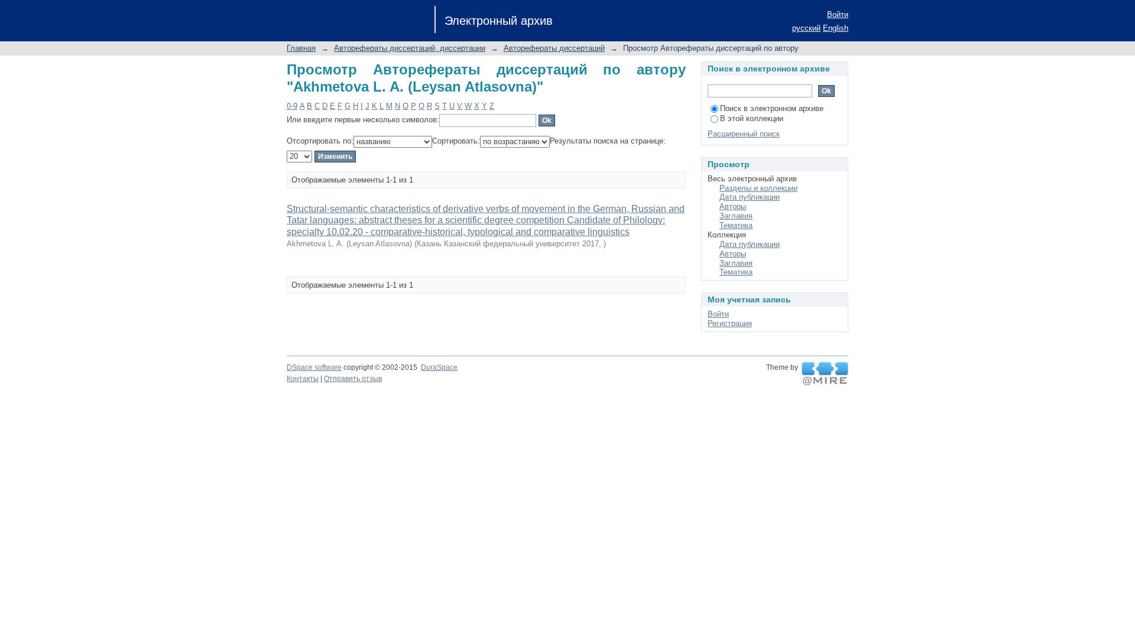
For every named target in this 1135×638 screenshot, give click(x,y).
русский (806, 28)
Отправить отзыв (353, 379)
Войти (837, 14)
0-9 (292, 106)
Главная (301, 48)
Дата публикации (749, 197)
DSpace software (314, 367)
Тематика (736, 225)
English (835, 28)
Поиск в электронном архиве (771, 108)
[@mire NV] (825, 374)
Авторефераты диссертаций (554, 48)
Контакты (303, 379)
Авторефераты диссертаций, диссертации (409, 48)
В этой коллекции (751, 118)
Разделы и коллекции (758, 188)
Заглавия (736, 215)
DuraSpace (439, 367)
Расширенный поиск (744, 133)
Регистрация (730, 323)
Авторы (732, 206)
